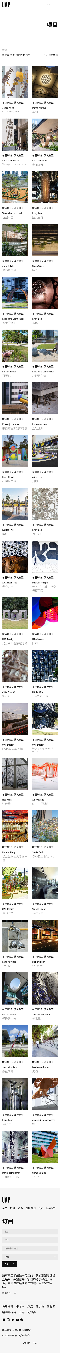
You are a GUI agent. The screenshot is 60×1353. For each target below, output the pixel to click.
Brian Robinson (39, 160)
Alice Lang (37, 477)
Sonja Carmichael (10, 160)
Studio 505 (37, 692)
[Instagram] (8, 1320)
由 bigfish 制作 (22, 1335)
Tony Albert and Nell (12, 213)
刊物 (41, 1208)
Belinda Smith (9, 371)
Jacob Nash (8, 107)
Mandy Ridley (38, 962)
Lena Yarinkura (9, 962)
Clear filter (49, 55)
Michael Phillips (40, 582)
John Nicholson (9, 1067)
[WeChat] (21, 1320)
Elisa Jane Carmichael (13, 319)
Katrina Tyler (8, 530)
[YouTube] (17, 1320)
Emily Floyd (8, 477)
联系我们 (51, 1208)
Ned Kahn (7, 799)
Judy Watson (8, 692)
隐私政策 (6, 1330)
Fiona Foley (8, 1120)
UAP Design (8, 639)
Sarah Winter (38, 266)
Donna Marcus (39, 107)
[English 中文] (30, 1257)
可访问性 (16, 1330)
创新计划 (31, 1208)
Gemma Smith (39, 1173)
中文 (35, 1343)
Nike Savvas (38, 639)
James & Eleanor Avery (43, 1120)
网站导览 (26, 1330)
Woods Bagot (38, 909)
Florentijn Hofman (10, 424)
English (26, 1343)
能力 (20, 1208)
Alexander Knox (9, 582)
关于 (4, 1208)
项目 (12, 1208)
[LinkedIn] (13, 1320)
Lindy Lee (37, 213)
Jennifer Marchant (41, 1014)
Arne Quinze (38, 799)
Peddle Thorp (8, 852)
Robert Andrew (39, 424)
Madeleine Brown (40, 1067)
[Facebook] (4, 1320)
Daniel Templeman (11, 1173)
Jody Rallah (8, 266)
